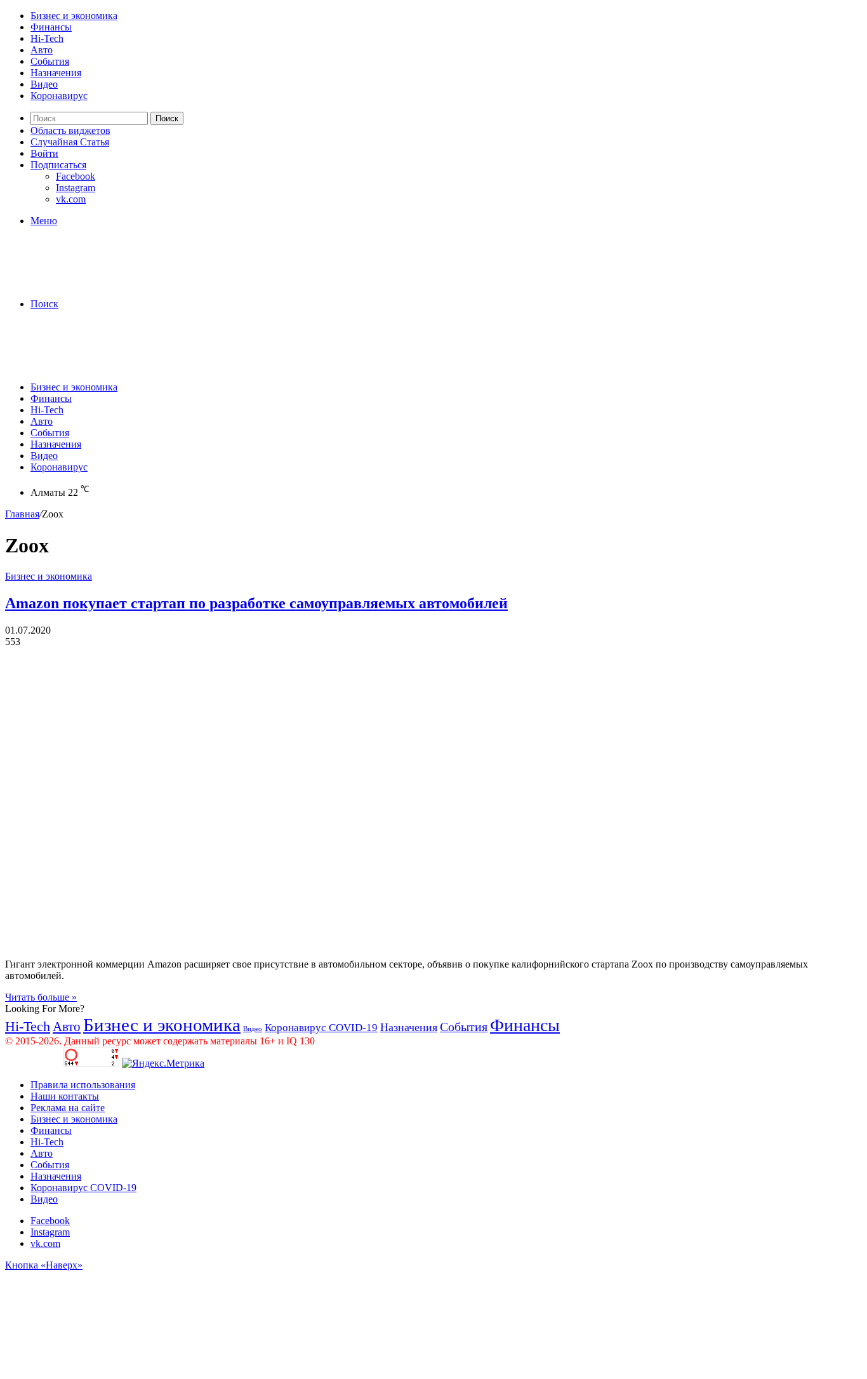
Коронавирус (59, 95)
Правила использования (82, 1084)
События (49, 61)
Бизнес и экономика (73, 15)
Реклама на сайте (67, 1107)
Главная (22, 514)
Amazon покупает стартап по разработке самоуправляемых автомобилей (256, 603)
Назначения (55, 72)
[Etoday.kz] (100, 282)
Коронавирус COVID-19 (321, 1028)
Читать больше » (41, 997)
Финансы (51, 27)
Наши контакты (64, 1096)
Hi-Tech (46, 38)
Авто (41, 49)
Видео (44, 84)
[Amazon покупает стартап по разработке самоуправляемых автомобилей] (252, 942)
